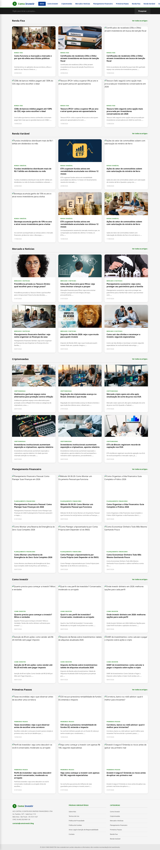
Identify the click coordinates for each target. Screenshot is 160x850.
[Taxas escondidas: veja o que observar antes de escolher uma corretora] (34, 717)
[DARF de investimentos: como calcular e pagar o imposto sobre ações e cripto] (126, 659)
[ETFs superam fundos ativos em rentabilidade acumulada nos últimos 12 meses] (80, 164)
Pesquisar (142, 11)
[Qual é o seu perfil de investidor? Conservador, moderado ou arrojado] (80, 609)
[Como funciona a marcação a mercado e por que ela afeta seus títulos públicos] (34, 51)
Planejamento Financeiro (103, 4)
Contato (71, 834)
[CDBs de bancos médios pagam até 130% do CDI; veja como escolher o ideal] (34, 103)
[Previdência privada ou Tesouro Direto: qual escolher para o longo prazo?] (34, 278)
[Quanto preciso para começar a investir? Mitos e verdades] (34, 609)
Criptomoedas (66, 4)
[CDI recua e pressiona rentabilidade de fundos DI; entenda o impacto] (80, 717)
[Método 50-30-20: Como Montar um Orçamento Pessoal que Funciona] (80, 498)
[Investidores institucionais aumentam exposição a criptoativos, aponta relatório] (34, 439)
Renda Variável (149, 4)
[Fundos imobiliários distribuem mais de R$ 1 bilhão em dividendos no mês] (34, 164)
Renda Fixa (136, 4)
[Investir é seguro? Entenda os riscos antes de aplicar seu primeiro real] (126, 768)
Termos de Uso (74, 816)
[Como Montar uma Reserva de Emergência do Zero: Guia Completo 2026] (34, 549)
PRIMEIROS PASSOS (21, 721)
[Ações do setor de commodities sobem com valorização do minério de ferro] (126, 164)
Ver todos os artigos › (140, 21)
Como (25, 806)
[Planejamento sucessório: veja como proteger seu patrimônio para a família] (126, 278)
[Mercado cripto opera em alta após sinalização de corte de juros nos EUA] (126, 388)
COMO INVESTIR (20, 611)
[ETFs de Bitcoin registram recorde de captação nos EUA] (126, 439)
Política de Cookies (75, 825)
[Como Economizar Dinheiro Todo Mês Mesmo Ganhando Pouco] (126, 549)
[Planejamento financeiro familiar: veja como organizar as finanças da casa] (34, 328)
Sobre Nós (72, 812)
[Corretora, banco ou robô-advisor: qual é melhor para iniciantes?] (126, 717)
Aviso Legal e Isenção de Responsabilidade (83, 830)
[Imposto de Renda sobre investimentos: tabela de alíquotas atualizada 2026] (80, 659)
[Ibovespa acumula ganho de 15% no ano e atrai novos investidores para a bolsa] (34, 217)
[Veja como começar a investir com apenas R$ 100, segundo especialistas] (80, 768)
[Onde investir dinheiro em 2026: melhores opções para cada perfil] (126, 609)
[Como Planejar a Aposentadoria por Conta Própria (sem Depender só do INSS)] (80, 549)
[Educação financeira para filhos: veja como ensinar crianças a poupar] (80, 278)
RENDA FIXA (18, 53)
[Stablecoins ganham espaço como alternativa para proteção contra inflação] (34, 388)
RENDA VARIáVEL (20, 165)
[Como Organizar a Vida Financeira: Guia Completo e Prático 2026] (126, 498)
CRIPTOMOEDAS (20, 391)
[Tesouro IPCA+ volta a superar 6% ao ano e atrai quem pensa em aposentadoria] (80, 103)
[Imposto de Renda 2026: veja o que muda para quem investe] (80, 328)
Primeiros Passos (122, 4)
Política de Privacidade (76, 821)
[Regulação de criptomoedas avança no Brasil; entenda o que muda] (80, 388)
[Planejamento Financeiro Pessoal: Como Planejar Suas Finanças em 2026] (34, 498)
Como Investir (52, 4)
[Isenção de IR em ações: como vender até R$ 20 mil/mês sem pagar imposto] (34, 659)
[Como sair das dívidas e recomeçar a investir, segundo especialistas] (126, 328)
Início (42, 4)
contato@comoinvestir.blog (23, 823)
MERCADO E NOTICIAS (22, 281)
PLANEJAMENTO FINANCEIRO (24, 501)
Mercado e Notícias (82, 4)
